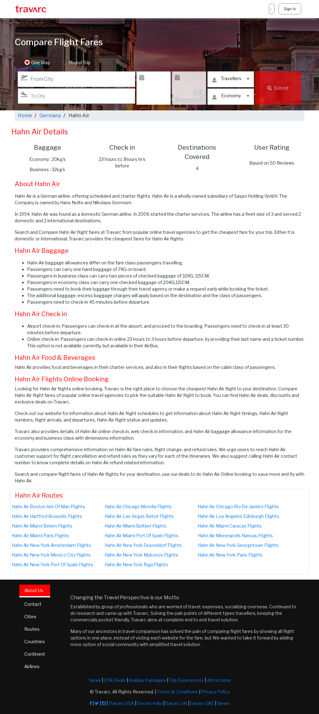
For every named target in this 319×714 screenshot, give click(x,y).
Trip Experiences (186, 680)
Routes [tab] (32, 629)
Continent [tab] (34, 654)
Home (25, 115)
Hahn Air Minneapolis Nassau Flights (235, 535)
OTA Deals (115, 680)
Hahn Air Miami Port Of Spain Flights (142, 535)
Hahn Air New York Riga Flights (136, 564)
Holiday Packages (147, 680)
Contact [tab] (32, 604)
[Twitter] (97, 703)
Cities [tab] (30, 616)
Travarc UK (175, 703)
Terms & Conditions (177, 691)
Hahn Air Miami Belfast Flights (136, 525)
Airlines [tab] (32, 666)
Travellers (231, 78)
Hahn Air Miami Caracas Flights (230, 525)
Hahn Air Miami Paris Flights (40, 535)
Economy (231, 95)
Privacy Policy (215, 691)
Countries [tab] (34, 641)
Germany (50, 115)
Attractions (219, 680)
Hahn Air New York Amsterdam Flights (51, 545)
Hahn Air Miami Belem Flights (42, 525)
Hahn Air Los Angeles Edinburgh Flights (238, 516)
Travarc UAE (201, 703)
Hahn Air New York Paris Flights (230, 554)
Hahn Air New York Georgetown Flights (238, 545)
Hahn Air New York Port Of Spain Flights (52, 564)
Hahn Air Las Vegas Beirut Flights (139, 516)
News (95, 680)
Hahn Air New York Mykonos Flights (141, 554)
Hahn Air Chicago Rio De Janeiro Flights (238, 506)
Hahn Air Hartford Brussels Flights (47, 516)
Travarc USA (121, 703)
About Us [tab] (33, 590)
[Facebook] (91, 703)
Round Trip (79, 62)
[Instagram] (104, 703)
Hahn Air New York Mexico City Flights (51, 554)
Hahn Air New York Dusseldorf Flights (143, 545)
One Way (40, 62)
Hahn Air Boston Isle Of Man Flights (48, 506)
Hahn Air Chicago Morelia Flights (138, 506)
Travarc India (149, 703)
